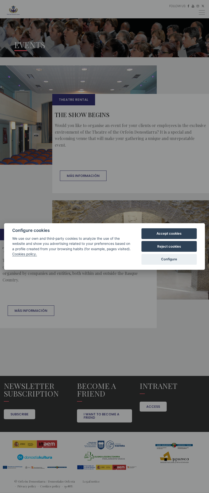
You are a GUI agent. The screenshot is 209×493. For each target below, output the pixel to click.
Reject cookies (169, 246)
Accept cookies (168, 233)
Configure (169, 259)
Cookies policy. (24, 254)
